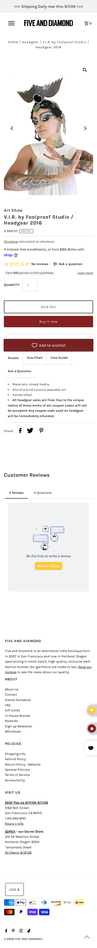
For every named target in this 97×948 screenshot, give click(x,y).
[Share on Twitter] (30, 431)
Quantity (11, 285)
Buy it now (48, 321)
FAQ (7, 705)
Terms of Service (17, 775)
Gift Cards (12, 710)
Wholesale (13, 731)
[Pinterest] (13, 931)
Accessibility (15, 780)
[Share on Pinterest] (41, 431)
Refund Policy (15, 759)
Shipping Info (15, 754)
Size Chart (35, 358)
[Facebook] (5, 931)
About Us (12, 689)
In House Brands (18, 716)
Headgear (30, 42)
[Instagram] (20, 931)
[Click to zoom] (85, 69)
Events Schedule (18, 700)
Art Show (13, 210)
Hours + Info (14, 823)
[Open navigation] (13, 23)
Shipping (11, 241)
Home (13, 42)
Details (13, 358)
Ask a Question (19, 371)
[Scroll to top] (86, 938)
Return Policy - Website (23, 764)
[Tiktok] (28, 931)
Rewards (11, 721)
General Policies (17, 769)
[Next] (85, 128)
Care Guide (59, 358)
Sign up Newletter (18, 726)
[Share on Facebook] (20, 431)
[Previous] (12, 128)
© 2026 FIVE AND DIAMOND (23, 939)
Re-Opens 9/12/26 (18, 852)
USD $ (14, 889)
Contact (11, 694)
